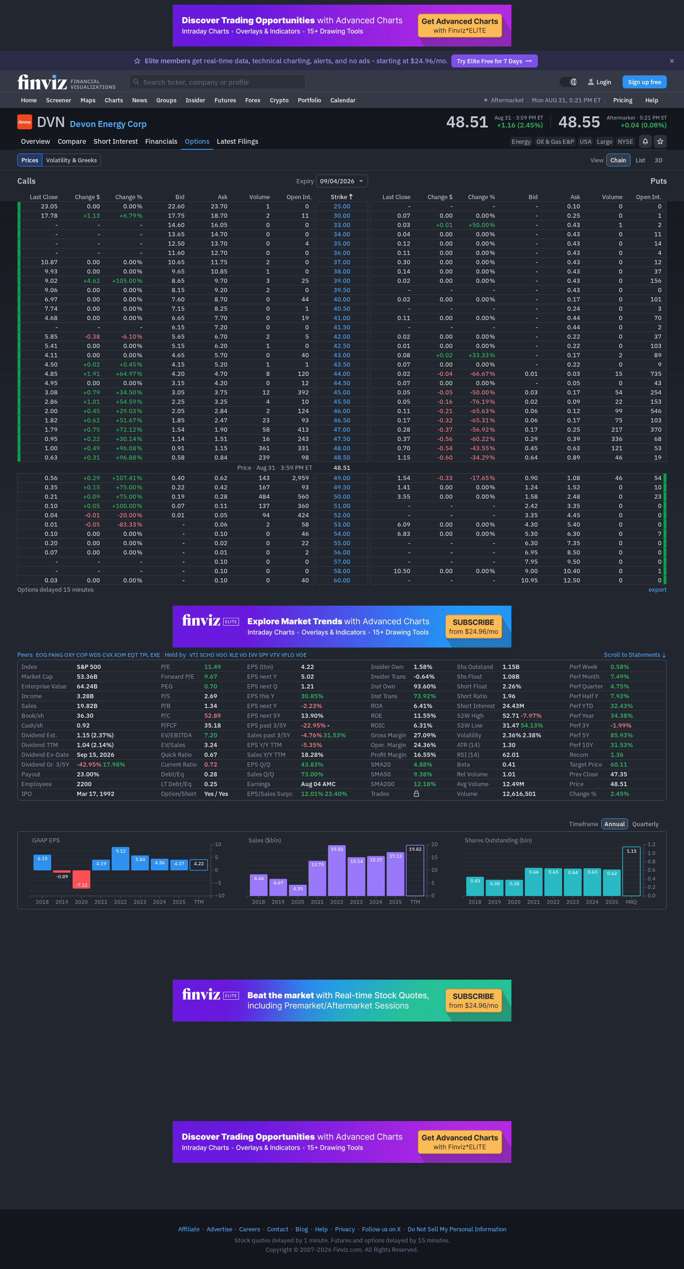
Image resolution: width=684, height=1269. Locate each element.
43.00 (342, 355)
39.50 (342, 290)
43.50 (342, 364)
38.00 (342, 271)
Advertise (219, 1229)
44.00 (342, 373)
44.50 (342, 383)
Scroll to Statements (632, 654)
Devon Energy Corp (108, 123)
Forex (253, 100)
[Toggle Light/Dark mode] (569, 82)
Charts (114, 100)
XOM (120, 654)
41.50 (342, 327)
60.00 (342, 580)
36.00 (342, 252)
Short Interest (116, 141)
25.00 (342, 206)
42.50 (342, 345)
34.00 (342, 234)
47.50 (342, 438)
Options (197, 141)
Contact (277, 1229)
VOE (301, 654)
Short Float (472, 686)
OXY (69, 654)
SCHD (207, 654)
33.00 (342, 224)
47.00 (342, 429)
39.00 (342, 280)
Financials (161, 141)
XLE (233, 654)
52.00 (342, 515)
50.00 (342, 496)
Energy (521, 141)
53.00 (342, 524)
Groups (166, 100)
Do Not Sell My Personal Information (457, 1229)
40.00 (342, 299)
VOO (222, 654)
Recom (579, 754)
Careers (249, 1229)
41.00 (342, 317)
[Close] (672, 61)
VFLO (288, 654)
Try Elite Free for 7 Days (489, 61)
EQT (132, 654)
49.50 (342, 487)
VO (243, 654)
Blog (301, 1229)
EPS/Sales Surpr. (270, 793)
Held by (175, 654)
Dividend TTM (39, 744)
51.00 (342, 505)
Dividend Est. (39, 735)
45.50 (342, 401)
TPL (144, 654)
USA (585, 141)
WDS (95, 654)
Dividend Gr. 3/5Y (45, 764)
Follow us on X (381, 1229)
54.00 (342, 533)
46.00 (342, 410)
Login (604, 82)
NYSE (625, 141)
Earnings (258, 784)
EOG (41, 654)
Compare (72, 141)
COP (81, 654)
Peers (25, 654)
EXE (155, 654)
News (139, 100)
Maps (87, 100)
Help (651, 100)
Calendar (342, 100)
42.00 (342, 336)
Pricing (622, 100)
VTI (193, 654)
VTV (275, 654)
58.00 (342, 570)
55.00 (342, 543)
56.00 (342, 552)
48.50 (342, 457)
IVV (252, 654)
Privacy (345, 1229)
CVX (107, 654)
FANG (55, 654)
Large (604, 141)
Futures (225, 100)
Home (29, 100)
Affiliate (189, 1229)
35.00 (342, 243)
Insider (195, 100)
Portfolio (309, 100)
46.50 (342, 420)
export (658, 589)
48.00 (342, 448)
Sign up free (644, 82)
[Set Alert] (645, 141)
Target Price (586, 764)
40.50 (342, 308)
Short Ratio (472, 696)
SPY (263, 654)
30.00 (342, 215)
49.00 (342, 477)
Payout (30, 774)
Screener (58, 100)
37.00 (342, 262)
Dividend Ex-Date (45, 754)
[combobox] (217, 81)
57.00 (342, 561)
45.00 (342, 392)
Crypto (279, 100)
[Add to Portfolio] (660, 141)
